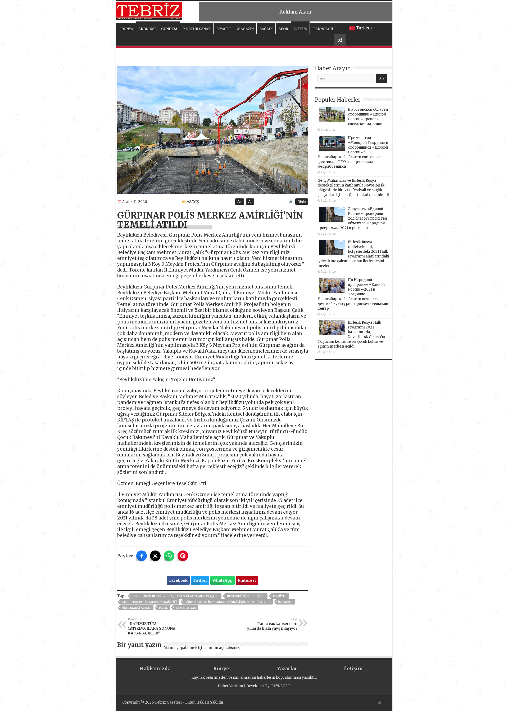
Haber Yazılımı (230, 686)
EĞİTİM (300, 29)
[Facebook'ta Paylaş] (141, 555)
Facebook (178, 580)
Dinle (301, 201)
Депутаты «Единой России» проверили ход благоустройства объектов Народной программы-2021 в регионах (352, 218)
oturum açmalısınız (222, 648)
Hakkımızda (155, 668)
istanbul (285, 602)
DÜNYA (127, 29)
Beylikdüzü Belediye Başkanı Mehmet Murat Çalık (175, 596)
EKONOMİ (147, 29)
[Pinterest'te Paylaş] (183, 555)
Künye (221, 668)
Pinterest (247, 580)
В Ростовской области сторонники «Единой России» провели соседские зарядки (368, 116)
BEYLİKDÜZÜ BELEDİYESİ (246, 596)
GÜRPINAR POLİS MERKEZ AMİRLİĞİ (149, 602)
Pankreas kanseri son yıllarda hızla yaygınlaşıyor (272, 624)
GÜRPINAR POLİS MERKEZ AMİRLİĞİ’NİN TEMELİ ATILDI (227, 602)
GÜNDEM (169, 29)
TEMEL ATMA (185, 608)
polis (163, 608)
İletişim (353, 668)
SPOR (283, 29)
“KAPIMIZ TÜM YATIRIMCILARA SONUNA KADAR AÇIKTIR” (151, 626)
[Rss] (380, 702)
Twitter (200, 580)
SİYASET (223, 29)
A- (250, 201)
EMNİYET (280, 596)
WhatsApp (222, 580)
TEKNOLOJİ (323, 29)
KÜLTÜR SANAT (197, 29)
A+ (239, 201)
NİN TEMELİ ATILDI (137, 608)
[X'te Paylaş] (155, 555)
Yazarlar (287, 668)
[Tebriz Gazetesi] (149, 10)
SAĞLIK (266, 29)
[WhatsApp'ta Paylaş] (169, 555)
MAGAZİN (245, 29)
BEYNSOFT (280, 686)
